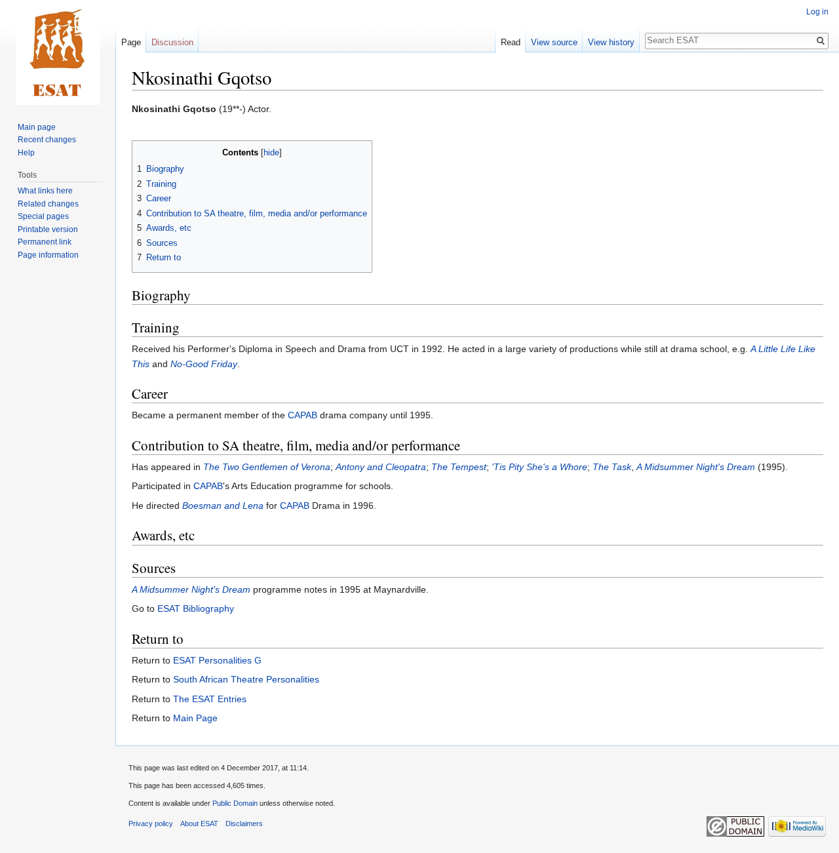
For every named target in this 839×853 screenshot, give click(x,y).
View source (554, 42)
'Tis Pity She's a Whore (539, 467)
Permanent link (44, 242)
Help (26, 152)
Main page (37, 127)
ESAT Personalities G (217, 660)
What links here (45, 190)
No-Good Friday (203, 364)
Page (131, 42)
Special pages (43, 216)
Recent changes (47, 139)
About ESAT (199, 823)
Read (510, 42)
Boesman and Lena (222, 505)
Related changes (48, 203)
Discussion (172, 42)
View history (611, 42)
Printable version (48, 229)
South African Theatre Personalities (246, 679)
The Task (612, 467)
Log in (817, 11)
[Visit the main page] (57, 52)
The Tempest (458, 467)
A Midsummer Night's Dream (695, 467)
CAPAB (302, 415)
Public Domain (235, 803)
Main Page (195, 718)
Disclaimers (244, 823)
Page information (48, 255)
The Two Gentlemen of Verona (266, 467)
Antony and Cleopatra (381, 467)
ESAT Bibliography (195, 608)
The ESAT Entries (209, 699)
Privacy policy (150, 823)
